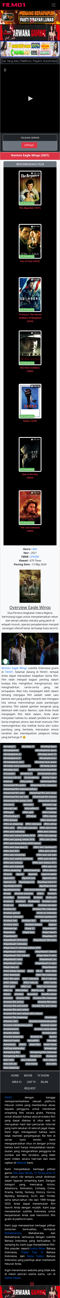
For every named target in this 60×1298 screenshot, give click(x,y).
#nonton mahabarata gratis (43, 1021)
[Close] (32, 21)
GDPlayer (29, 145)
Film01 (9, 672)
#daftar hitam (49, 777)
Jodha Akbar (37, 1248)
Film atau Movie (22, 1173)
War (34, 549)
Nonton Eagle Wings (14, 668)
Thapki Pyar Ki (32, 1252)
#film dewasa (10, 820)
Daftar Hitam (12, 1278)
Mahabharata (13, 1233)
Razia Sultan (35, 1256)
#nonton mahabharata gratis (18, 1025)
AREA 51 (17, 1082)
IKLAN (44, 1082)
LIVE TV (31, 1082)
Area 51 (50, 1173)
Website (21, 1162)
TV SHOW (43, 1075)
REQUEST (30, 1088)
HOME (15, 1075)
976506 (34, 556)
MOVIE (28, 1075)
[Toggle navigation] (53, 5)
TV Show (39, 1173)
